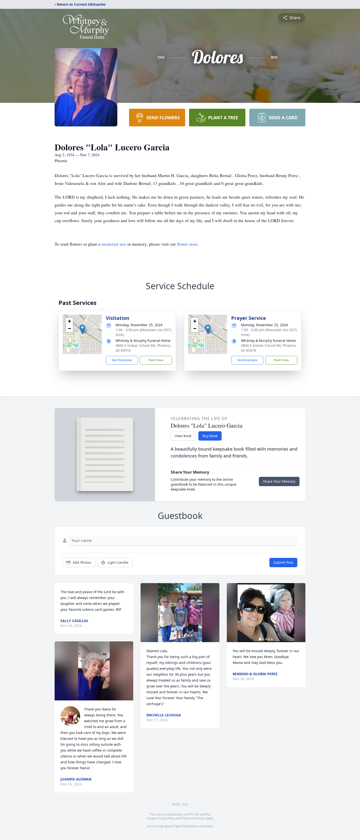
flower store (187, 244)
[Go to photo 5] (272, 639)
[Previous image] (232, 613)
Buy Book (210, 435)
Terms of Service (193, 818)
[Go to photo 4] (269, 639)
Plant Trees (156, 360)
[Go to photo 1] (260, 639)
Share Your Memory (279, 481)
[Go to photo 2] (263, 639)
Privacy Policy (166, 818)
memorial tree (113, 244)
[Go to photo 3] (266, 639)
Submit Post (283, 562)
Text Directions (122, 360)
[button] (82, 329)
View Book (183, 435)
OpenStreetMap (185, 826)
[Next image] (300, 613)
